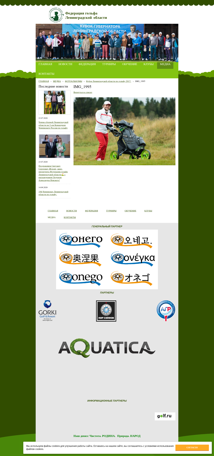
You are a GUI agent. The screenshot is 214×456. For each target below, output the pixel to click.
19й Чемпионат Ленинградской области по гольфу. (53, 193)
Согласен (192, 447)
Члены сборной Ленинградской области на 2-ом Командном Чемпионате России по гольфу (53, 125)
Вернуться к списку (83, 92)
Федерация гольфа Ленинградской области (86, 15)
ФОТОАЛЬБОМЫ (73, 81)
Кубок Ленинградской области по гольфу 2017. (108, 81)
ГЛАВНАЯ (44, 81)
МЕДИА (57, 81)
